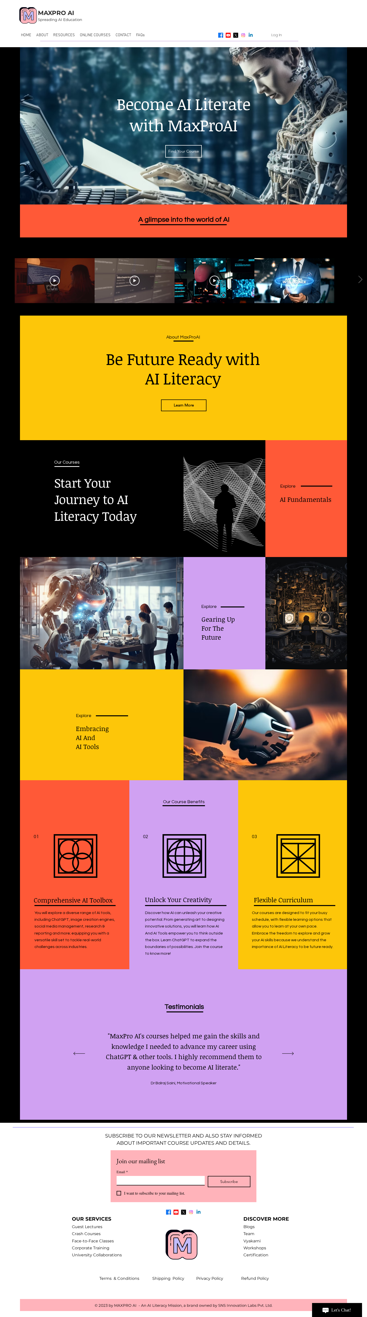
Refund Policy (255, 1278)
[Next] (288, 1054)
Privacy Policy (218, 1278)
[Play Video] (55, 281)
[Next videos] (360, 279)
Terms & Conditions (125, 1278)
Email (122, 1172)
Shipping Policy (174, 1278)
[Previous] (79, 1054)
